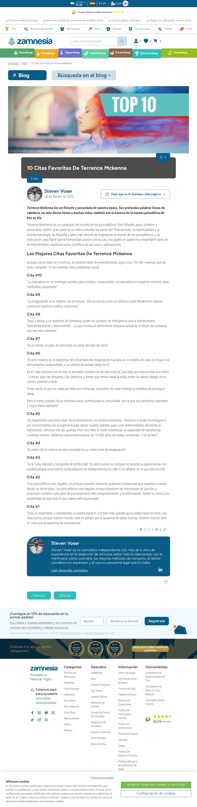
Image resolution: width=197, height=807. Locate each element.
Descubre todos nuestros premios (150, 649)
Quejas (121, 745)
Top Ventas (97, 690)
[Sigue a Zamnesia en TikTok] (32, 720)
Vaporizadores (71, 688)
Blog (93, 678)
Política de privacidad (102, 777)
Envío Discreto (98, 738)
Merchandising (71, 718)
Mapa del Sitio (98, 743)
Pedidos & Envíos (127, 694)
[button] (34, 194)
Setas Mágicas (71, 706)
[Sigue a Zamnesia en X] (53, 713)
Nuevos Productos (100, 684)
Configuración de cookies (156, 793)
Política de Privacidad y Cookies (124, 714)
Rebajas (68, 730)
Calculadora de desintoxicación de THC (155, 676)
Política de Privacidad (70, 633)
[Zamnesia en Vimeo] (46, 713)
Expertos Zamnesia (101, 732)
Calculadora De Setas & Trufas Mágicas (153, 690)
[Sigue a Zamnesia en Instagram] (39, 713)
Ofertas (67, 724)
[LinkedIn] (161, 569)
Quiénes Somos (99, 696)
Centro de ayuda (126, 672)
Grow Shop (69, 712)
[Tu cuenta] (137, 41)
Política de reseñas (128, 733)
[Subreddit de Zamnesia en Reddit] (39, 720)
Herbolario (69, 694)
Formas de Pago (127, 688)
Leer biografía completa (69, 570)
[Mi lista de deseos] (147, 41)
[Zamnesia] (36, 41)
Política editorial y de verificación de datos (127, 765)
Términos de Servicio (95, 633)
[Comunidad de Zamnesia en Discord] (46, 720)
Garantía (122, 739)
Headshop (69, 682)
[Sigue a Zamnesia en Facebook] (32, 713)
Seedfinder (96, 672)
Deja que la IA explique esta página (136, 194)
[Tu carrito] (158, 41)
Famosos (39, 595)
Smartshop (69, 700)
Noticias (64, 595)
